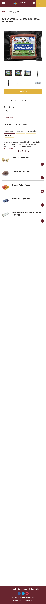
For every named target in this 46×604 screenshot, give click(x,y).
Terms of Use (28, 601)
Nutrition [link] (20, 131)
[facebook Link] (19, 593)
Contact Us (35, 589)
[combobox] (23, 111)
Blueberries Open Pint (21, 198)
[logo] (19, 3)
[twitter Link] (23, 593)
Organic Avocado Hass (21, 171)
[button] (8, 73)
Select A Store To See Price (18, 101)
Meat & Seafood (24, 12)
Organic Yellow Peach (21, 185)
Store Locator (23, 589)
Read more (8, 149)
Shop (12, 12)
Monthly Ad (11, 589)
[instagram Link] (27, 593)
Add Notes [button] (8, 118)
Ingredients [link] (31, 131)
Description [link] (9, 131)
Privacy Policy (17, 601)
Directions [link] (9, 135)
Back (6, 12)
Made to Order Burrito (21, 158)
